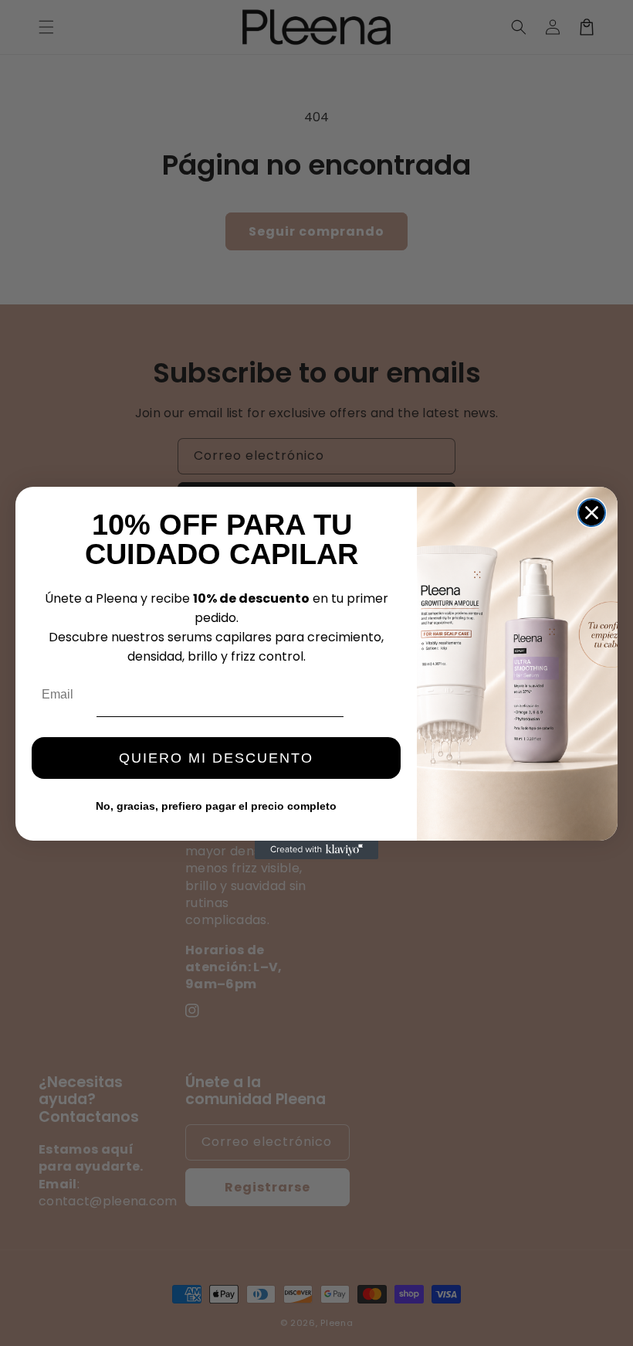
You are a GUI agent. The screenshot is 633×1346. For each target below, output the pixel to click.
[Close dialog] (591, 512)
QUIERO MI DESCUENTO (216, 758)
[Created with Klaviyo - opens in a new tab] (316, 850)
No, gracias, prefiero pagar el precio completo (216, 806)
